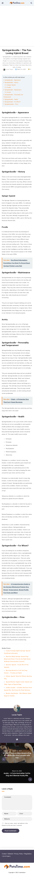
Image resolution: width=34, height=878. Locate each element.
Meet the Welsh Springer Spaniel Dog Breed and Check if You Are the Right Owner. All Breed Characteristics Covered (17, 659)
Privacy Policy (18, 853)
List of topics (7, 856)
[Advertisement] (17, 23)
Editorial (10, 853)
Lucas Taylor (17, 715)
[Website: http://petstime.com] (17, 739)
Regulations (28, 853)
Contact (4, 853)
